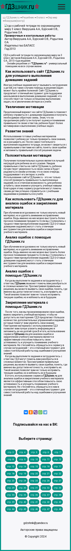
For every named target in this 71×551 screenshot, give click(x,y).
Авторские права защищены (39, 529)
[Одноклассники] (31, 412)
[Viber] (35, 412)
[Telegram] (45, 412)
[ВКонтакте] (26, 412)
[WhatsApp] (40, 412)
